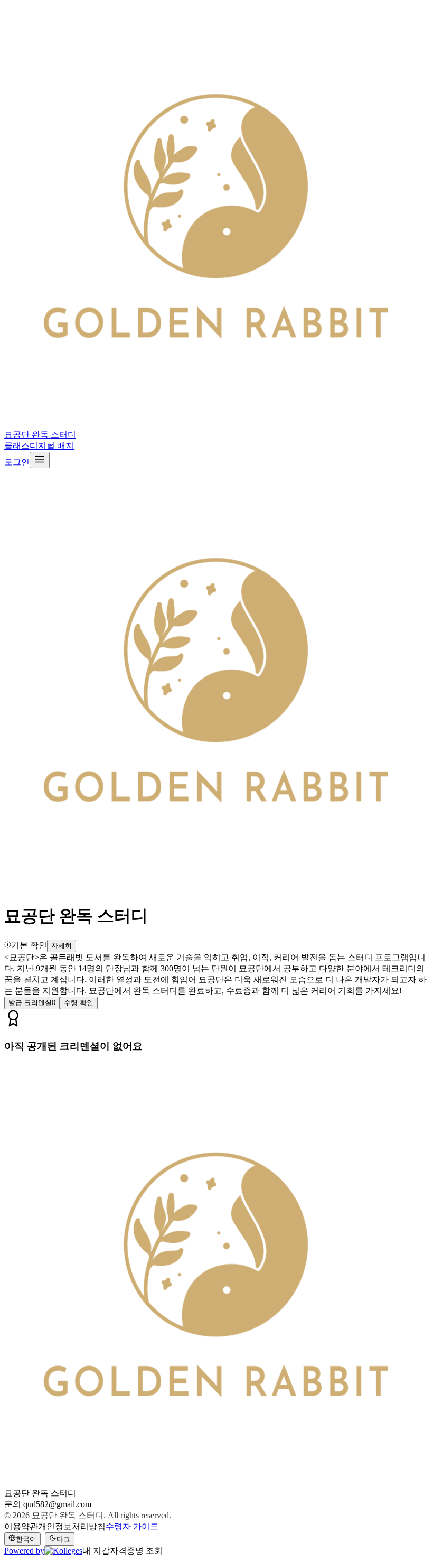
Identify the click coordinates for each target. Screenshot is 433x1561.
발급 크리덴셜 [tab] (31, 1003)
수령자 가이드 (132, 1526)
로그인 (17, 462)
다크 (63, 1539)
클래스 (17, 445)
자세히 (61, 946)
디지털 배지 (52, 445)
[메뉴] (40, 460)
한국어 (26, 1539)
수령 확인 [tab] (78, 1003)
